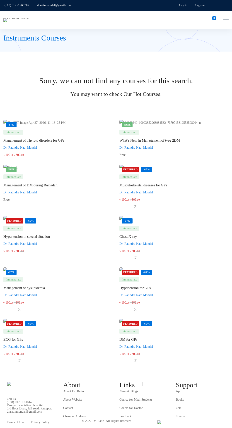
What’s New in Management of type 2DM (149, 140)
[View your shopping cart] (213, 20)
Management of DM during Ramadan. (30, 185)
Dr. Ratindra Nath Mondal (20, 147)
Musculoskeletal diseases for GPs (143, 185)
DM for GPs (128, 339)
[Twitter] (7, 414)
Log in (183, 5)
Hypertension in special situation (26, 236)
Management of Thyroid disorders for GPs (33, 140)
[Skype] (21, 414)
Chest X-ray (128, 236)
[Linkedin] (35, 414)
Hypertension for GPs (135, 288)
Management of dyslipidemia (24, 288)
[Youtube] (28, 414)
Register (200, 5)
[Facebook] (14, 414)
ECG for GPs (13, 339)
